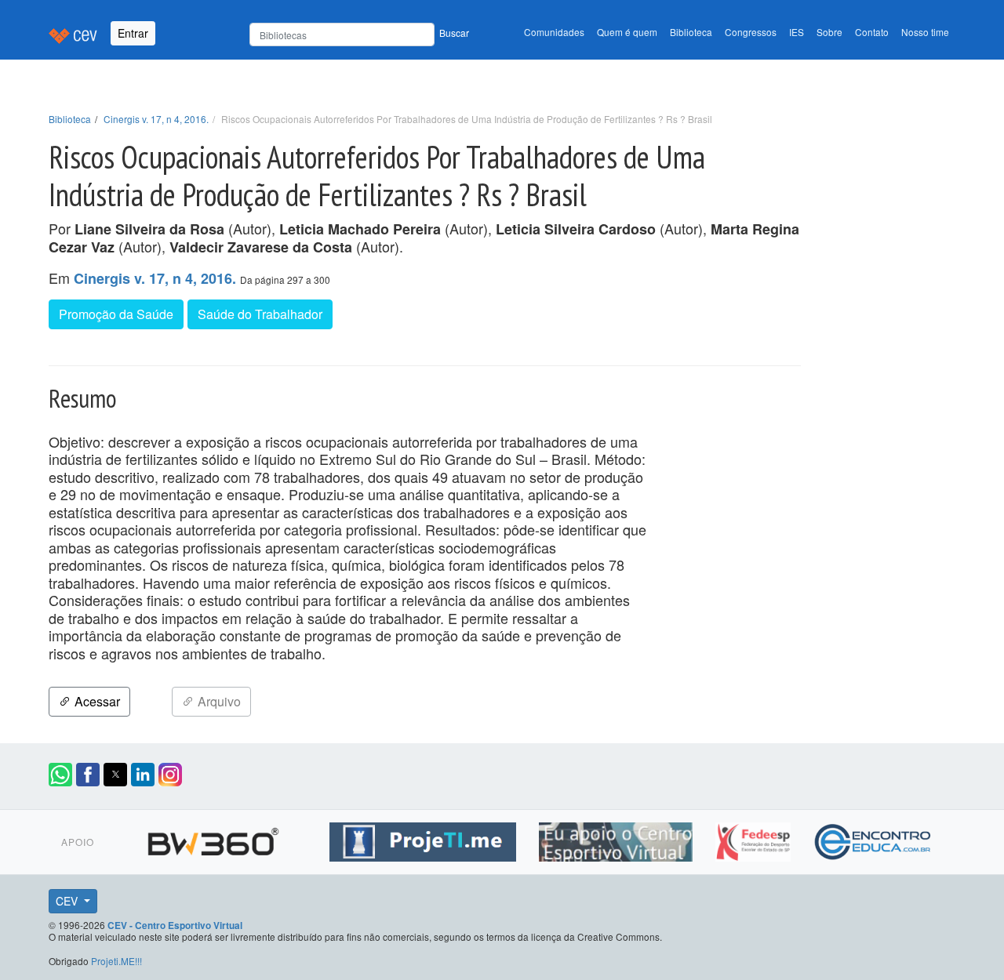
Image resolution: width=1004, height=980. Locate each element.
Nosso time (925, 31)
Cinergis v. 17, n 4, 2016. (156, 118)
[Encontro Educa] (873, 839)
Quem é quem (627, 31)
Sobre (829, 31)
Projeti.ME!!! (116, 960)
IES (796, 31)
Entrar (133, 33)
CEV (68, 901)
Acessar (95, 701)
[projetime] (424, 839)
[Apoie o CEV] (617, 839)
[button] (60, 774)
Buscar (454, 32)
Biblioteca (691, 31)
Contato (872, 31)
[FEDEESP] (755, 839)
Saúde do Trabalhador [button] (260, 314)
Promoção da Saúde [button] (116, 314)
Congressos (751, 31)
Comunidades (554, 31)
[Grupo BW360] (215, 839)
